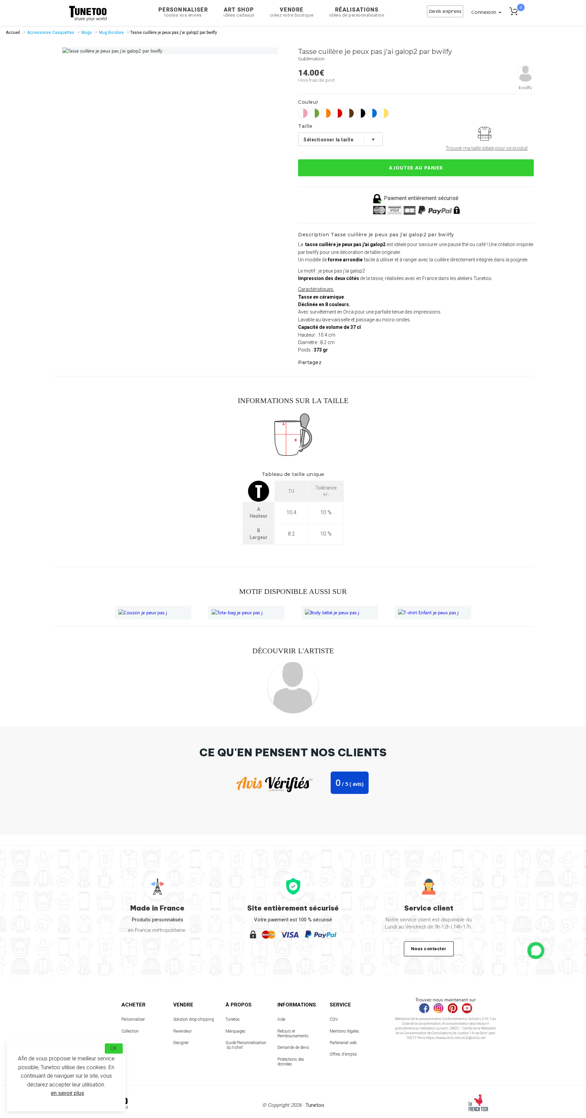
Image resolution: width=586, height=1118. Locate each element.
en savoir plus (67, 1093)
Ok (113, 1048)
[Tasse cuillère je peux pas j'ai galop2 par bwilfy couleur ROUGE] (338, 113)
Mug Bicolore (111, 32)
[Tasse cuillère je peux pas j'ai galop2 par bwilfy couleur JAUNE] (384, 113)
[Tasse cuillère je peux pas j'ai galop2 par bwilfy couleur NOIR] (361, 113)
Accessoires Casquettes (50, 32)
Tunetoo (232, 1019)
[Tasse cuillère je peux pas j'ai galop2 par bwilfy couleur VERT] (315, 113)
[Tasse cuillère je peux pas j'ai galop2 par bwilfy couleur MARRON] (349, 113)
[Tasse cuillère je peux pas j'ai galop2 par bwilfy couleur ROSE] (303, 113)
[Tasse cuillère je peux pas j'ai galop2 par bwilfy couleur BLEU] (372, 113)
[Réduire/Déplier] (535, 950)
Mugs (86, 32)
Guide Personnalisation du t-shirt (246, 1045)
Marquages (236, 1031)
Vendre (292, 12)
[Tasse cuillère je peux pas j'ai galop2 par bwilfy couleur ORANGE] (326, 113)
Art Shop (238, 12)
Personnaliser (183, 12)
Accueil (13, 32)
